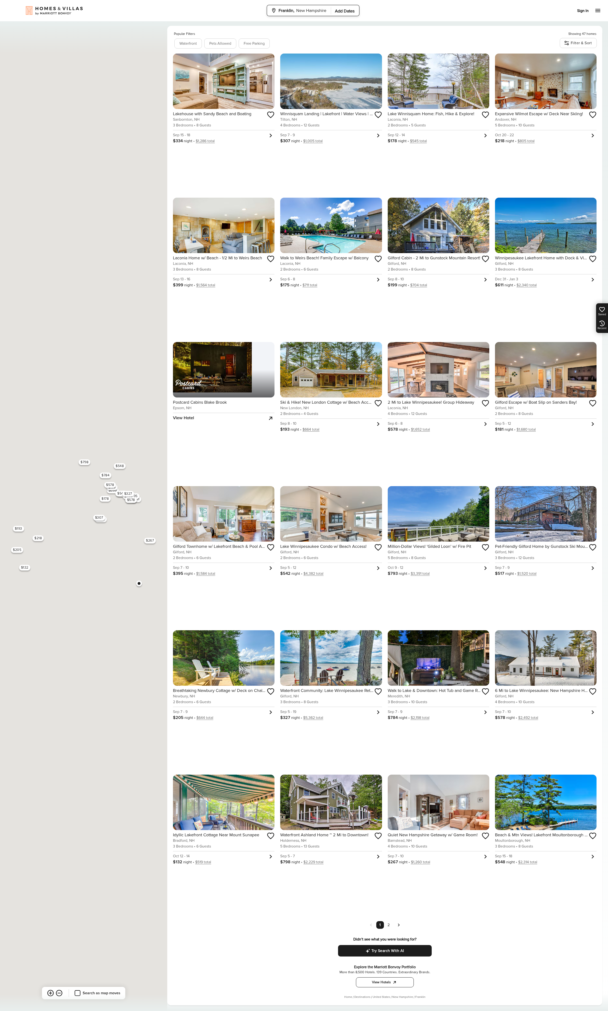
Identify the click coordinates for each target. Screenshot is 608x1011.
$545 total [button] (418, 141)
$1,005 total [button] (313, 141)
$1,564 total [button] (205, 285)
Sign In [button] (583, 10)
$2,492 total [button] (528, 717)
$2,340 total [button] (527, 285)
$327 (128, 494)
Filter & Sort (581, 43)
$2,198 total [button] (420, 717)
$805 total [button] (526, 141)
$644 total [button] (204, 717)
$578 (110, 485)
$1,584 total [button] (205, 573)
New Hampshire (402, 997)
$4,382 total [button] (313, 573)
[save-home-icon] (270, 115)
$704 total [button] (418, 285)
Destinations (362, 997)
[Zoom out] (59, 993)
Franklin (420, 997)
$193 (18, 529)
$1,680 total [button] (526, 429)
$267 (150, 540)
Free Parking (254, 43)
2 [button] (388, 925)
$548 (120, 466)
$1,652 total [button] (420, 429)
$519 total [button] (203, 862)
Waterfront (188, 43)
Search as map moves (101, 993)
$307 (99, 518)
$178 (105, 499)
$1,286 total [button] (205, 141)
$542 (121, 493)
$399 (113, 490)
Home (348, 997)
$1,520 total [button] (527, 573)
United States (381, 997)
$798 (84, 462)
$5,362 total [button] (313, 717)
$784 (105, 475)
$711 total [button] (309, 285)
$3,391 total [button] (420, 573)
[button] (399, 925)
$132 (24, 567)
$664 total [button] (310, 429)
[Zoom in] (50, 993)
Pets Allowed (220, 43)
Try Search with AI (387, 950)
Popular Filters (184, 34)
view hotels (381, 982)
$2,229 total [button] (313, 862)
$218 (38, 538)
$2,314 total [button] (527, 862)
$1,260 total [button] (420, 862)
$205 (17, 550)
